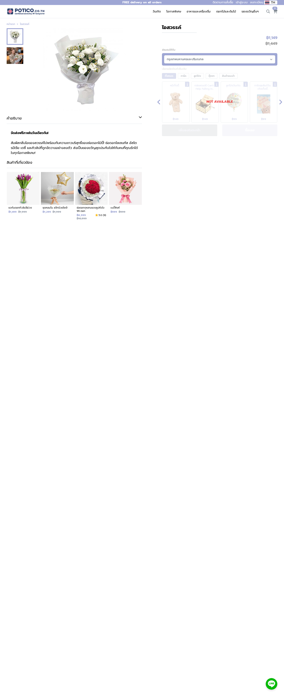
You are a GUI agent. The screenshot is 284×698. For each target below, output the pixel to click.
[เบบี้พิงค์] (125, 197)
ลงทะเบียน (256, 2)
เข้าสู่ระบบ (242, 2)
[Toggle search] (268, 11)
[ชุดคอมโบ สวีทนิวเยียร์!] (57, 197)
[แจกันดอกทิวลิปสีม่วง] (23, 197)
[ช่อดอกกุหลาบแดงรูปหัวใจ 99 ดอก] (91, 197)
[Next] (280, 102)
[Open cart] (275, 12)
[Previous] (159, 102)
